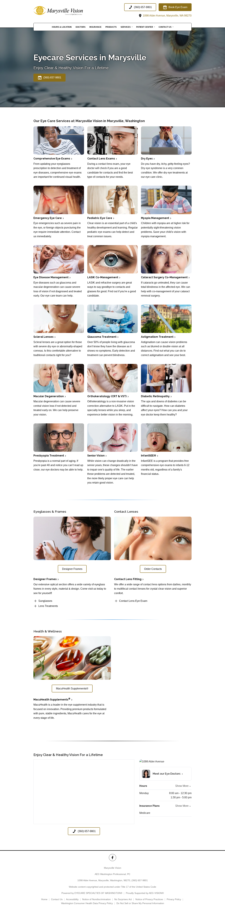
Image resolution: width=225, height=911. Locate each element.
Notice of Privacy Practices (149, 899)
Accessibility (72, 899)
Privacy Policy (174, 899)
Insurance (95, 27)
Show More (182, 785)
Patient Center (144, 27)
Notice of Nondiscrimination (96, 899)
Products (111, 27)
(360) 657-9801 (139, 880)
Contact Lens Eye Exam (133, 600)
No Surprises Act (123, 899)
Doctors (80, 27)
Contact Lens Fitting (127, 579)
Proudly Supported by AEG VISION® (145, 893)
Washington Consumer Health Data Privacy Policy (87, 903)
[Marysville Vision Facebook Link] (112, 857)
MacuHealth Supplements (51, 699)
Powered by (91, 893)
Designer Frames (45, 579)
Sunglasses (45, 600)
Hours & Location (62, 27)
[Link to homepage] (66, 10)
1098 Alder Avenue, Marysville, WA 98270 (167, 15)
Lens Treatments (48, 606)
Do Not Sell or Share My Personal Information (140, 903)
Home (44, 899)
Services (126, 27)
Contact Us (165, 27)
